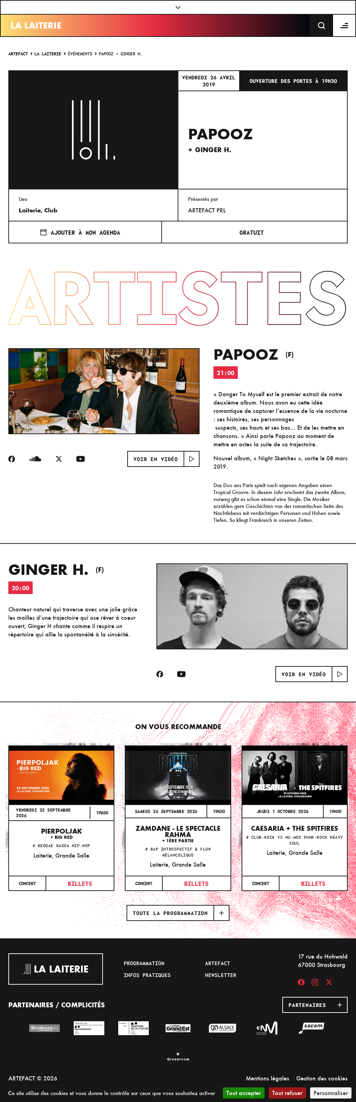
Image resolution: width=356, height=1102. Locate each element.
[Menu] (344, 25)
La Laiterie (35, 25)
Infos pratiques (147, 974)
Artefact (18, 53)
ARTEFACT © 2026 (32, 1078)
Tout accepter (243, 1092)
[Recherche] (321, 25)
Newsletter (220, 974)
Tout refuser (287, 1092)
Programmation (144, 963)
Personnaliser (331, 1092)
